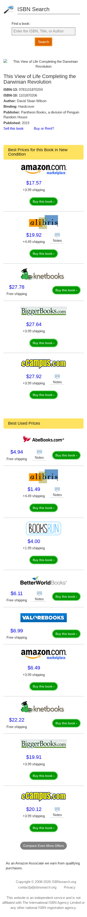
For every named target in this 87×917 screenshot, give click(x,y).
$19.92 (34, 235)
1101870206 (28, 95)
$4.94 (16, 452)
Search (43, 42)
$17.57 (34, 183)
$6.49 (34, 668)
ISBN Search (33, 9)
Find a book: (21, 23)
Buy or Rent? (44, 128)
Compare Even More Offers (43, 846)
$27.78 (16, 287)
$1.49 (34, 489)
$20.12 (34, 809)
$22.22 (16, 720)
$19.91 (34, 757)
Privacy (69, 887)
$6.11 (17, 593)
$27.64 (34, 324)
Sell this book (13, 128)
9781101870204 (31, 89)
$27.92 (34, 376)
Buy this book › (44, 201)
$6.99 (16, 631)
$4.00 (34, 541)
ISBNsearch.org (64, 882)
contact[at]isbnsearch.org (37, 887)
